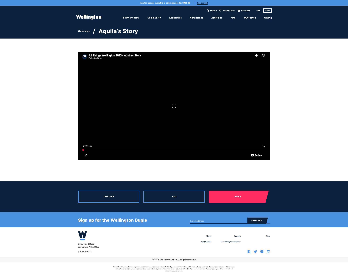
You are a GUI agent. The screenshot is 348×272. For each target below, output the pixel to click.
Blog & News (206, 241)
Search (213, 10)
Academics (175, 18)
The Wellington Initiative (230, 241)
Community (154, 18)
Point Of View (131, 18)
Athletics (216, 18)
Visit (174, 196)
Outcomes (250, 18)
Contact (109, 196)
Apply (237, 196)
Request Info (229, 10)
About (208, 236)
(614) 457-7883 (85, 251)
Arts (233, 18)
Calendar (245, 10)
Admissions (196, 18)
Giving (268, 18)
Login (267, 10)
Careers (237, 236)
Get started (202, 3)
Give (258, 10)
